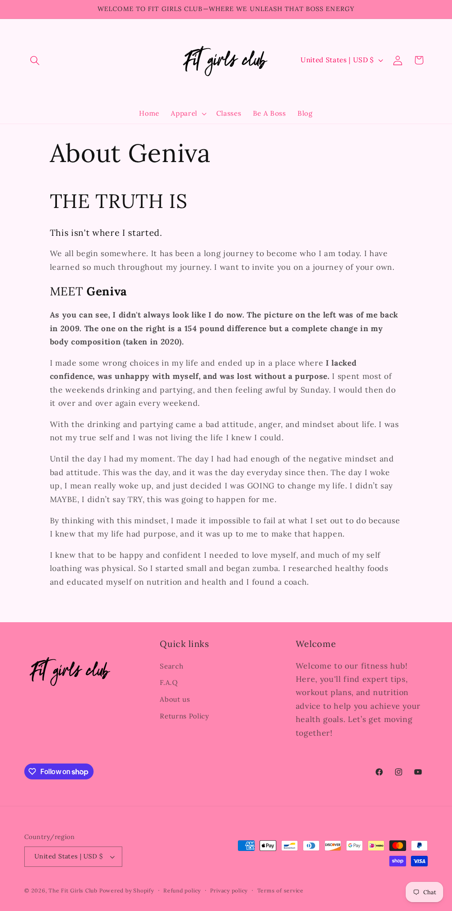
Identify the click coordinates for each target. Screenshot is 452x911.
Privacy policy (229, 890)
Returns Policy (184, 716)
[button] (34, 60)
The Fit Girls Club (73, 890)
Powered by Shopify (126, 890)
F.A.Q (168, 682)
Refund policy (182, 890)
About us (175, 699)
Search (171, 666)
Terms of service (280, 890)
